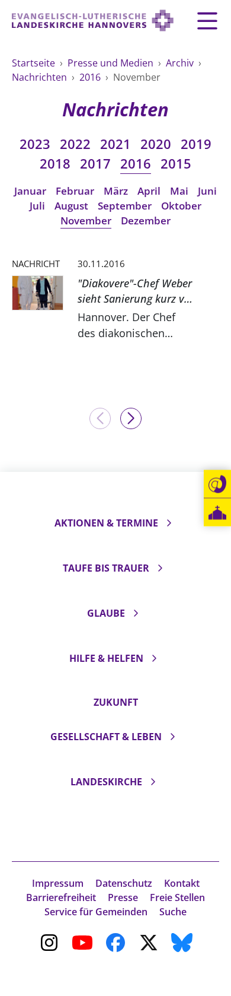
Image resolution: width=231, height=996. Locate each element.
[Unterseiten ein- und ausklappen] (169, 523)
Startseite (34, 62)
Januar (30, 191)
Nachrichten (40, 77)
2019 (196, 144)
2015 (176, 163)
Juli (37, 205)
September (125, 205)
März (116, 191)
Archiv (181, 62)
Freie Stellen (177, 897)
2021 (115, 144)
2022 (75, 144)
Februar (75, 191)
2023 (35, 144)
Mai (179, 191)
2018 (55, 163)
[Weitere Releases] (131, 418)
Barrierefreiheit (61, 897)
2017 (95, 163)
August (71, 205)
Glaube (106, 613)
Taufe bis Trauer (106, 568)
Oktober (181, 205)
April (149, 191)
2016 (91, 77)
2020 (155, 144)
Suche (173, 911)
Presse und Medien (112, 62)
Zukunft (116, 702)
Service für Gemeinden (95, 911)
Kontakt (182, 883)
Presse (123, 897)
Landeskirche (106, 781)
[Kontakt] (217, 484)
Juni (207, 191)
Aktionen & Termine (106, 522)
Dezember (146, 220)
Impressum (58, 883)
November (85, 220)
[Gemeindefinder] (217, 512)
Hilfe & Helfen (106, 658)
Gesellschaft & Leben (106, 736)
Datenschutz (123, 883)
